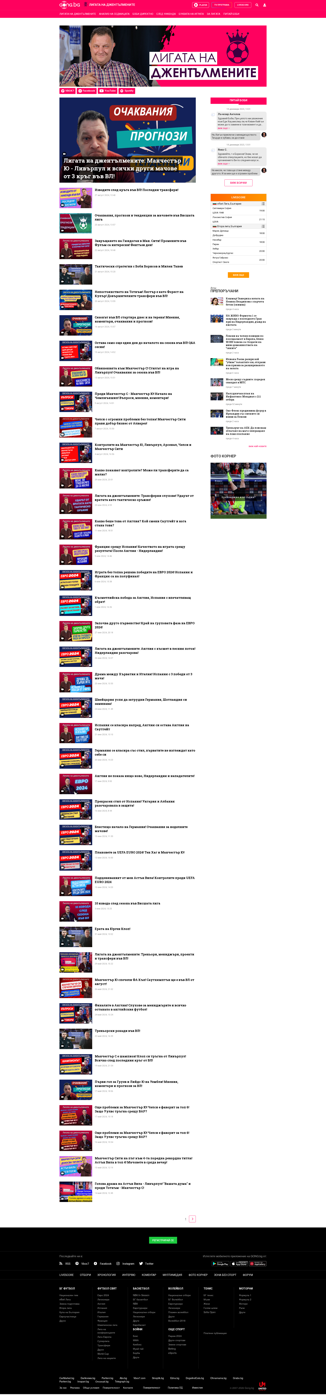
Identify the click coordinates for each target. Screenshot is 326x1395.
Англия (101, 1303)
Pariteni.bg (107, 1378)
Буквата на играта (191, 13)
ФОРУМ (248, 1275)
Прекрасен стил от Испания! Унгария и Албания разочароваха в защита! (135, 803)
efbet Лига (65, 1299)
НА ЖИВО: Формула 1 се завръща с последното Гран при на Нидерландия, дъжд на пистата (246, 320)
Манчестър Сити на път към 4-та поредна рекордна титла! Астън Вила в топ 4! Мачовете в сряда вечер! (143, 1160)
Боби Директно (143, 13)
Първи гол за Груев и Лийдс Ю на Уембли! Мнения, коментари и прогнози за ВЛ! (136, 1084)
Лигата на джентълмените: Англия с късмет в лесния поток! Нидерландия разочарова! (145, 651)
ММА (136, 1340)
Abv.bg (123, 1378)
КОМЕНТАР (149, 1275)
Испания (102, 1308)
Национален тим (68, 1295)
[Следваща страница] (193, 1218)
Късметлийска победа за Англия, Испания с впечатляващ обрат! (143, 600)
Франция (102, 1320)
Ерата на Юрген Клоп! (112, 929)
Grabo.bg (238, 1378)
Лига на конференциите (106, 1330)
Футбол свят (107, 1288)
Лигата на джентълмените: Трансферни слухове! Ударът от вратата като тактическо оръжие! (144, 498)
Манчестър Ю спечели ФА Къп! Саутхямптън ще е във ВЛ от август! (144, 982)
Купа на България (69, 1312)
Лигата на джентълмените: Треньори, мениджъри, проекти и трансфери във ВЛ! (144, 956)
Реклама (75, 1387)
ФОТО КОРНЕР (198, 1275)
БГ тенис (208, 1295)
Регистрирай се (163, 1240)
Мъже (207, 1299)
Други (62, 1320)
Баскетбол (141, 1288)
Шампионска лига (107, 1325)
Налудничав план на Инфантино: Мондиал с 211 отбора (243, 396)
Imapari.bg (83, 1381)
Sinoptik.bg (158, 1378)
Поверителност (111, 1387)
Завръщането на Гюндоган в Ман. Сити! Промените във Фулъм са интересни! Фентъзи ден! (140, 243)
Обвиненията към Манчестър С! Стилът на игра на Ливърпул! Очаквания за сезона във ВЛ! (137, 370)
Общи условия (91, 1387)
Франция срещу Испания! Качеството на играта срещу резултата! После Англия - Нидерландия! (140, 549)
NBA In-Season (141, 1295)
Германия (102, 1316)
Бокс (135, 1336)
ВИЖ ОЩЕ (238, 275)
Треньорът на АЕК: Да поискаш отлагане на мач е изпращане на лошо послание (246, 430)
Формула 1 (245, 1295)
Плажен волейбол (178, 1312)
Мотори (243, 1303)
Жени (207, 1303)
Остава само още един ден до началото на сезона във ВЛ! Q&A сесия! (145, 345)
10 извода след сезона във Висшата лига (127, 903)
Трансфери (103, 1345)
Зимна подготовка (69, 1303)
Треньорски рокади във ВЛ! (117, 1031)
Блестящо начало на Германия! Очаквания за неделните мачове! (141, 829)
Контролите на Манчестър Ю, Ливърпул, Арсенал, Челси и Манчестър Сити (143, 447)
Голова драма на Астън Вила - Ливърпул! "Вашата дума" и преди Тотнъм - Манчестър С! (143, 1186)
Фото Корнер (223, 456)
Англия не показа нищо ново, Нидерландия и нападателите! (144, 776)
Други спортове (176, 1340)
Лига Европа (104, 1336)
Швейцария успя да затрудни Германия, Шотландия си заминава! (141, 702)
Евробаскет (139, 1325)
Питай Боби (231, 13)
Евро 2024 (103, 1295)
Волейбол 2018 (176, 1320)
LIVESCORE (243, 5)
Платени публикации (215, 1333)
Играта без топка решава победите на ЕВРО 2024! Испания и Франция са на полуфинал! (144, 574)
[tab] (236, 203)
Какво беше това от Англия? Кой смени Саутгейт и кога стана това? (140, 523)
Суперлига (103, 1341)
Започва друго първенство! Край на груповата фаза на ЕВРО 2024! (145, 625)
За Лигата (213, 13)
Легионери (103, 1299)
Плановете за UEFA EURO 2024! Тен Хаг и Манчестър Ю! (139, 852)
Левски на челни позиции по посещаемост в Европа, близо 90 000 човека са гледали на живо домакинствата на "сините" (245, 342)
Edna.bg (174, 1378)
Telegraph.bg (122, 1381)
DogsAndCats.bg (195, 1378)
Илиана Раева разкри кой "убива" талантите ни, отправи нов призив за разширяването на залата (246, 364)
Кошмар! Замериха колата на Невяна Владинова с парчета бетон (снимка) (245, 301)
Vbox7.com (139, 1378)
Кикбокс (137, 1344)
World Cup (103, 1353)
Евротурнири (140, 1308)
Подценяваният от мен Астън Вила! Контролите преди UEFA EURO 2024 (145, 880)
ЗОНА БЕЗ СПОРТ (225, 1275)
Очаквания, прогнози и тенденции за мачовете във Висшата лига (144, 217)
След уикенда (166, 13)
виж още (223, 128)
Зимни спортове (177, 1344)
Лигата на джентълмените (77, 13)
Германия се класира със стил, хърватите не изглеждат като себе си (145, 752)
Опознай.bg (101, 1381)
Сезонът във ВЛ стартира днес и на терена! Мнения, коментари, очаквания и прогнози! (137, 319)
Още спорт (176, 1329)
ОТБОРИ (85, 1275)
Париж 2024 (175, 1336)
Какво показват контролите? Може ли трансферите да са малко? (142, 472)
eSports (172, 1353)
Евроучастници (67, 1316)
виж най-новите (258, 446)
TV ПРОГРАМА (221, 5)
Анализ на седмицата (114, 13)
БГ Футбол (67, 1288)
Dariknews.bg (88, 1378)
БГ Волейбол (175, 1299)
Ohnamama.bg (218, 1378)
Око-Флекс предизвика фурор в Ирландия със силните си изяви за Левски (246, 413)
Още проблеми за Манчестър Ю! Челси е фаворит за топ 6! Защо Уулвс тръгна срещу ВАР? (142, 1109)
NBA (135, 1303)
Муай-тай (138, 1348)
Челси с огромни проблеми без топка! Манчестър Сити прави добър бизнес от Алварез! (140, 421)
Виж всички (238, 182)
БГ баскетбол (140, 1299)
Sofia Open (210, 1312)
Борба (136, 1353)
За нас (63, 1387)
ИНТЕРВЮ (128, 1275)
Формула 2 (245, 1299)
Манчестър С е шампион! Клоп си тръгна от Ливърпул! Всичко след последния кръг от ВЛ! (140, 1058)
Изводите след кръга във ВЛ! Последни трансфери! (136, 190)
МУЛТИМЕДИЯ (172, 1275)
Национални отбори (144, 1312)
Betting (172, 1348)
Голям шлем (211, 1308)
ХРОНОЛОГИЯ (106, 1275)
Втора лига (65, 1308)
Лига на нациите (106, 1358)
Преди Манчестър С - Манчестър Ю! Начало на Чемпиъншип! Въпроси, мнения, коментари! (133, 396)
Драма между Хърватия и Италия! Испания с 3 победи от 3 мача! (143, 676)
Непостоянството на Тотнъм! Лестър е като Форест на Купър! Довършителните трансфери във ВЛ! (139, 294)
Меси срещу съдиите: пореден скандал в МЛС (245, 381)
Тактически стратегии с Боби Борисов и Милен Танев (139, 266)
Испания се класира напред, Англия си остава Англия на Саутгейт (142, 727)
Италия (101, 1312)
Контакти (128, 1387)
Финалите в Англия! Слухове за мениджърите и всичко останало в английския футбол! (140, 1007)
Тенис (208, 1288)
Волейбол (175, 1288)
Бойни (137, 1329)
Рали (242, 1308)
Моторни (246, 1288)
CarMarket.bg (66, 1378)
